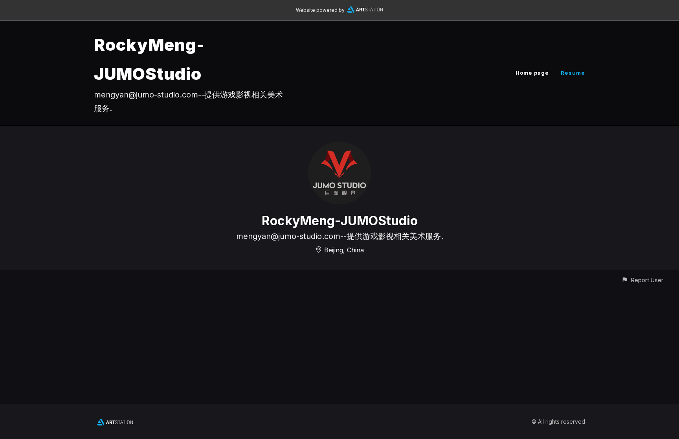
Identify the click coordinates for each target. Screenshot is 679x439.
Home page (532, 73)
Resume (573, 73)
